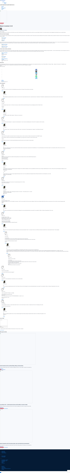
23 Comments (6, 447)
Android (3, 6)
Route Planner (4, 7)
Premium (3, 8)
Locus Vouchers (4, 452)
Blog (2, 9)
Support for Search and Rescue (6, 468)
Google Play (3, 451)
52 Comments (6, 408)
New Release (2, 23)
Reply (2, 90)
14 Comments (3, 369)
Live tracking (3, 456)
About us (3, 466)
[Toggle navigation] (7, 4)
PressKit (3, 469)
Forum (2, 462)
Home (2, 80)
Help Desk (3, 461)
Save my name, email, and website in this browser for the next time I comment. (12, 328)
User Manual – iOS (4, 460)
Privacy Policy (4, 467)
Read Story (1, 368)
